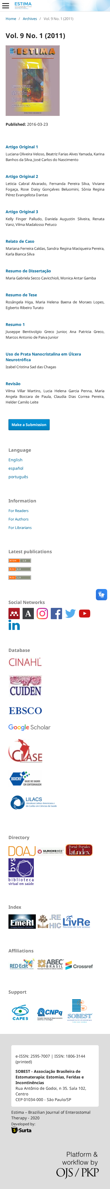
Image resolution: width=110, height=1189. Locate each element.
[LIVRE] (76, 927)
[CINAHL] (25, 666)
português (18, 476)
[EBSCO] (25, 714)
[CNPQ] (50, 1021)
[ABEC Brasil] (51, 968)
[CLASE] (25, 754)
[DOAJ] (22, 854)
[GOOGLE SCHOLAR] (29, 731)
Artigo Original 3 (22, 211)
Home (11, 18)
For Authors (18, 519)
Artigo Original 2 (22, 176)
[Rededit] (22, 968)
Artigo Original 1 (22, 146)
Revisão (13, 383)
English (15, 459)
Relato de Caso (20, 241)
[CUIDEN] (25, 690)
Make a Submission (29, 424)
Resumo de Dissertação (28, 270)
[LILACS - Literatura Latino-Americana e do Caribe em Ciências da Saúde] (33, 806)
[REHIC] (50, 927)
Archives (30, 18)
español (15, 468)
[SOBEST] (80, 1021)
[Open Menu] (5, 5)
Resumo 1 (15, 324)
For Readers (18, 510)
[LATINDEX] (79, 854)
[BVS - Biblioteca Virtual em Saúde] (21, 883)
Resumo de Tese (21, 294)
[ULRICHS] (51, 854)
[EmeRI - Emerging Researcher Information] (22, 927)
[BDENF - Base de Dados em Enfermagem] (25, 782)
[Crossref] (79, 968)
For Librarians (20, 527)
